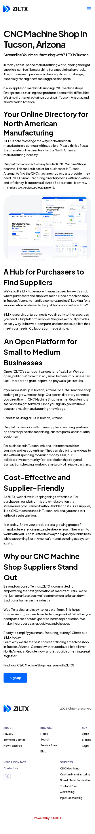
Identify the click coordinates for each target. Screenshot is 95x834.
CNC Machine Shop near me (47, 399)
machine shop (79, 296)
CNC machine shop (25, 511)
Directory (60, 114)
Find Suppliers (28, 282)
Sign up (15, 678)
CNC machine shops (69, 88)
